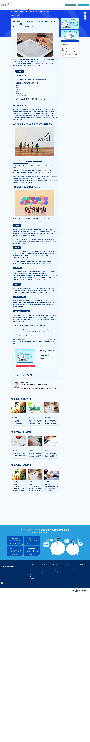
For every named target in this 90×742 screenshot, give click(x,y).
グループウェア (32, 566)
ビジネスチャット (32, 574)
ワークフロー (31, 568)
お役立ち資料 (59, 5)
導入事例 (38, 5)
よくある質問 (59, 2)
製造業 (17, 91)
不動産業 (18, 89)
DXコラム (52, 5)
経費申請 (30, 576)
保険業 (17, 87)
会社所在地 (45, 583)
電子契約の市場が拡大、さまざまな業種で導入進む (32, 79)
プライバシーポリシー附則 (71, 583)
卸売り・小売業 (19, 93)
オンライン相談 (55, 572)
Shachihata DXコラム (44, 570)
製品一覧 (32, 5)
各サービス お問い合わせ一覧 (70, 568)
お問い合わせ (66, 2)
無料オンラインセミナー (44, 566)
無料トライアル (84, 5)
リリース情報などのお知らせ (84, 566)
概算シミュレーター (56, 568)
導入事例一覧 (42, 572)
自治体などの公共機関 (21, 95)
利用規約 (51, 583)
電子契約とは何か (22, 75)
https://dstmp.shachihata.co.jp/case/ (35, 339)
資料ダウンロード (70, 5)
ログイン (86, 2)
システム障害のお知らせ (83, 568)
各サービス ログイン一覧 (69, 566)
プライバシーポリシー (59, 583)
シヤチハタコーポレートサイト (35, 583)
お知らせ (53, 2)
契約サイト (73, 2)
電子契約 (28, 30)
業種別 (15, 30)
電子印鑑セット (32, 572)
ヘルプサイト (80, 2)
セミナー (45, 5)
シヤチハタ (22, 30)
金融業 (17, 85)
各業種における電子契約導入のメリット (29, 83)
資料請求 (25, 366)
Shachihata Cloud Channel (8, 583)
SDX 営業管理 (31, 578)
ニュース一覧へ (85, 9)
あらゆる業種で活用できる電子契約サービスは (31, 99)
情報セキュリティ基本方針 (83, 583)
